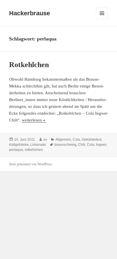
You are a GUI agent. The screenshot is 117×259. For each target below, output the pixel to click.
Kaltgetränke (19, 145)
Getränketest (91, 140)
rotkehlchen (34, 150)
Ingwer (101, 145)
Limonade (38, 145)
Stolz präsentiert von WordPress (30, 164)
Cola (76, 140)
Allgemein (63, 140)
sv (45, 140)
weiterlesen (33, 120)
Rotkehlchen (29, 65)
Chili (81, 145)
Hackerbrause (29, 13)
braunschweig (65, 145)
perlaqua (16, 150)
